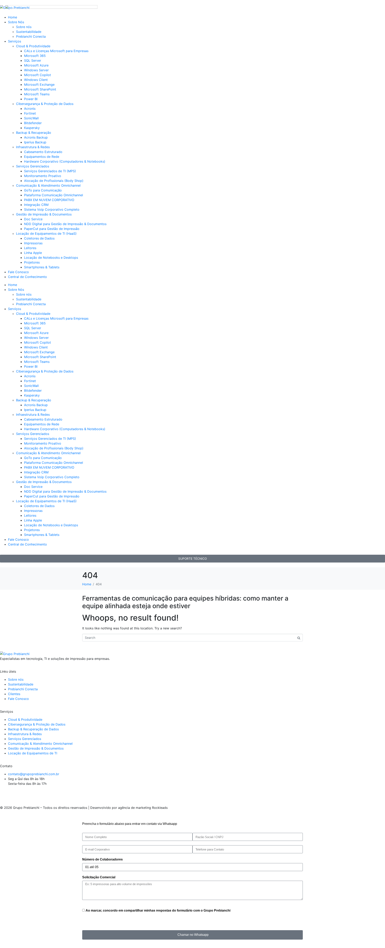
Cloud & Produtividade (33, 314)
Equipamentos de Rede (41, 157)
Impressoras (33, 243)
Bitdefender (33, 123)
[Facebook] (16, 794)
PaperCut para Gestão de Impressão (51, 229)
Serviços (14, 309)
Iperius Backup (35, 142)
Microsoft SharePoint (40, 357)
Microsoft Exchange (39, 352)
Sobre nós (23, 294)
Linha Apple (33, 253)
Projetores (32, 262)
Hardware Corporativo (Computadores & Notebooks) (64, 161)
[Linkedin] (27, 794)
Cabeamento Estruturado (43, 152)
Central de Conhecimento (27, 277)
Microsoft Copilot (37, 342)
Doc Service (33, 219)
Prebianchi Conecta (31, 304)
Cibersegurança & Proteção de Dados (44, 104)
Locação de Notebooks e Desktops (51, 258)
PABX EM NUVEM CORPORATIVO (49, 200)
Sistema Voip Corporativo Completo (51, 209)
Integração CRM (36, 205)
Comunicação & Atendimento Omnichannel (48, 185)
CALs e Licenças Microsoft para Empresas (56, 318)
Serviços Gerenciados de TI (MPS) (50, 171)
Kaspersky (32, 128)
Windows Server (36, 338)
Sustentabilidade (28, 299)
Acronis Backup (36, 137)
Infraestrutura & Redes (33, 147)
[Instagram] (5, 794)
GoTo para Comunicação (43, 190)
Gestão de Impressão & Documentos (44, 214)
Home (12, 285)
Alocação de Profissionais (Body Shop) (53, 181)
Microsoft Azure (36, 333)
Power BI (30, 366)
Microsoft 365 (35, 323)
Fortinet (30, 113)
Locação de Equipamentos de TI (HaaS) (46, 233)
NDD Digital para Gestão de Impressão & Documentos (65, 224)
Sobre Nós (16, 290)
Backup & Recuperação (33, 133)
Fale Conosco (18, 272)
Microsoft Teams (37, 362)
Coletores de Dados (39, 238)
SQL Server (32, 328)
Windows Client (36, 347)
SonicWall (31, 118)
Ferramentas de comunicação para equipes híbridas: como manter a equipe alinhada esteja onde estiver (185, 602)
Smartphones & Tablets (41, 267)
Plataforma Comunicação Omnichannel (53, 195)
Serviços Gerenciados (32, 166)
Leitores (30, 248)
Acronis (29, 109)
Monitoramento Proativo (42, 176)
